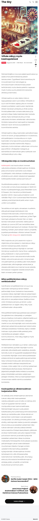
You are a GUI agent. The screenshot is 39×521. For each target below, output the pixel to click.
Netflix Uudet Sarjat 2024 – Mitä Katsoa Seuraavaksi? (24, 480)
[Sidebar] (36, 2)
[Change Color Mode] (30, 2)
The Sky (6, 2)
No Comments (28, 62)
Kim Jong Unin (15, 235)
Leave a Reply (18, 501)
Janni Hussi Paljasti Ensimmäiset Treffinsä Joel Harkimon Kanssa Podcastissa (15, 491)
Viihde (4, 62)
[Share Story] (36, 56)
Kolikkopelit (5, 165)
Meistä (35, 519)
